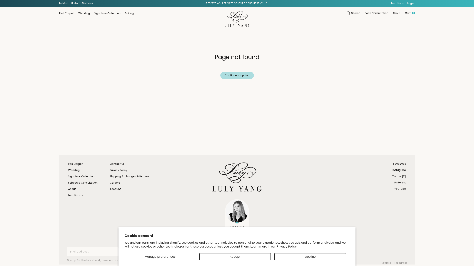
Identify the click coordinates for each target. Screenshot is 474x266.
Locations (397, 3)
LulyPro (63, 3)
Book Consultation (376, 13)
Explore (386, 263)
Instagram (399, 170)
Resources (400, 263)
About (396, 13)
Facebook (399, 163)
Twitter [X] (399, 176)
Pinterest (400, 182)
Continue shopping (237, 75)
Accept (235, 257)
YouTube (400, 188)
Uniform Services (82, 3)
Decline (310, 257)
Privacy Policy (287, 246)
